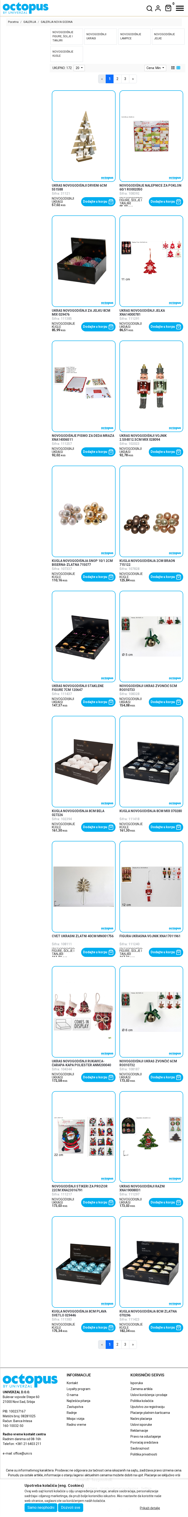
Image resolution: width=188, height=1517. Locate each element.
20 (78, 68)
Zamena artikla (141, 1389)
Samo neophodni (41, 1507)
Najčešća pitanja (78, 1401)
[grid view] (178, 68)
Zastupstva (75, 1407)
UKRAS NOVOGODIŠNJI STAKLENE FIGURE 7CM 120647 (78, 688)
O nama (72, 1395)
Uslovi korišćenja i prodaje (148, 1395)
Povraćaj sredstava (144, 1442)
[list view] (172, 68)
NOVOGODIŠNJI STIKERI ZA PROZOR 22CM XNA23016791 (80, 1188)
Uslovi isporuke (141, 1424)
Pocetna (13, 22)
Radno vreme (76, 1424)
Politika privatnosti (143, 1454)
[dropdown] (158, 8)
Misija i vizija (75, 1418)
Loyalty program (78, 1389)
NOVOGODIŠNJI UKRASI (63, 200)
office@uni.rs (22, 1453)
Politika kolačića (141, 1401)
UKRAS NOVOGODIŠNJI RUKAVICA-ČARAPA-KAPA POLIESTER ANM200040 (81, 1063)
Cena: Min (154, 68)
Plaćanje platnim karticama (150, 1413)
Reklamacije (139, 1430)
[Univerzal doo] (25, 8)
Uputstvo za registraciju (147, 1407)
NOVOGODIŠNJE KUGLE (63, 325)
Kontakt (72, 1383)
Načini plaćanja (141, 1418)
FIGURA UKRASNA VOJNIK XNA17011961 (149, 936)
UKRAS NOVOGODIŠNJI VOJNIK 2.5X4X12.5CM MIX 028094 (143, 437)
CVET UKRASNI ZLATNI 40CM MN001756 (82, 936)
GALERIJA (29, 22)
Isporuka (136, 1383)
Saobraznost (139, 1448)
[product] (83, 136)
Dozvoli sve (70, 1507)
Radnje (72, 1413)
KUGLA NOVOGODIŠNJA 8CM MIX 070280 (150, 811)
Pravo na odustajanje (145, 1436)
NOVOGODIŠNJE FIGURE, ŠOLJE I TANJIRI (131, 200)
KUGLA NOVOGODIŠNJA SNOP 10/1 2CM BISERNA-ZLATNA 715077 (82, 563)
